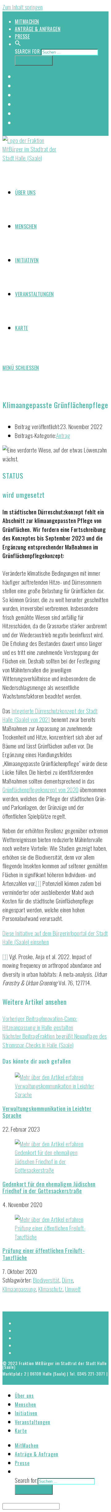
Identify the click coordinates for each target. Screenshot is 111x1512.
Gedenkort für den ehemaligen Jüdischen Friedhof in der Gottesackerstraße (49, 1187)
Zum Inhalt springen (22, 6)
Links (21, 1345)
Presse (22, 36)
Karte (21, 1430)
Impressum (27, 1330)
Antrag (63, 435)
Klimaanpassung (19, 1288)
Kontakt (24, 1338)
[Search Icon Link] (18, 44)
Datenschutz (29, 1323)
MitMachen (27, 21)
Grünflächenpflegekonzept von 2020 (40, 789)
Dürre (67, 1279)
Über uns (24, 1395)
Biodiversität (46, 1279)
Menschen (25, 1404)
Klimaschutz (50, 1288)
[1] (38, 883)
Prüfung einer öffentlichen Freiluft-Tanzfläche (43, 1254)
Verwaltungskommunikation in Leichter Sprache (47, 1112)
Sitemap (23, 1352)
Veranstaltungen (32, 1422)
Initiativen (26, 1413)
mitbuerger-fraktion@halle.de (30, 1377)
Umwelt (73, 1288)
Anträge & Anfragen (37, 29)
